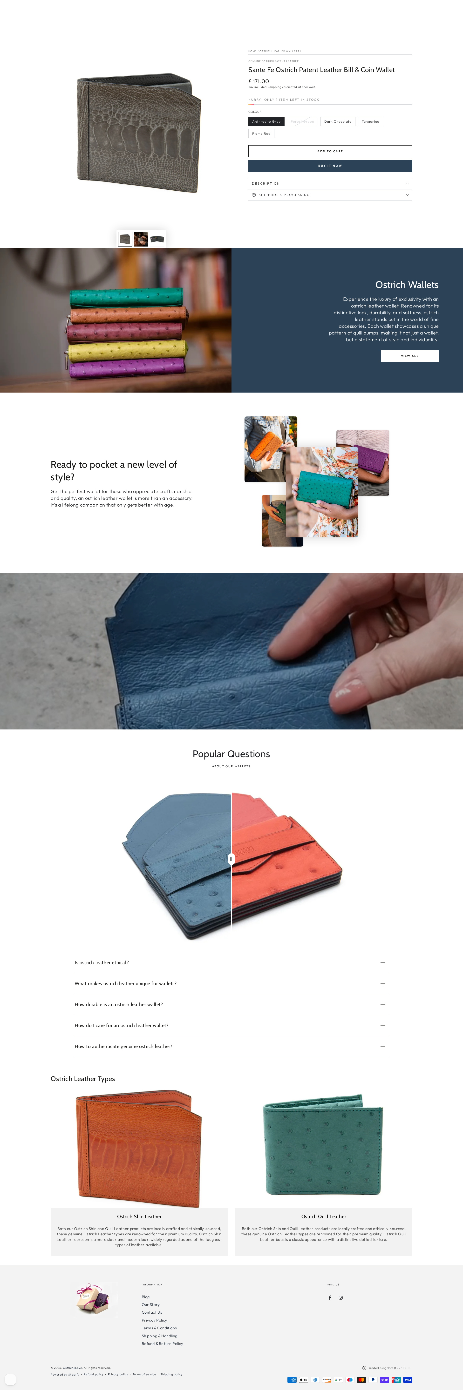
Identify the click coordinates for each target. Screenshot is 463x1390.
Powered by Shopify (65, 1374)
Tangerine (371, 122)
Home (252, 51)
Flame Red (262, 134)
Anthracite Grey (266, 122)
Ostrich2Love (72, 1368)
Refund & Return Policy (162, 1343)
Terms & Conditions (159, 1327)
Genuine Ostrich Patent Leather (273, 61)
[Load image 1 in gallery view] (125, 239)
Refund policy (93, 1374)
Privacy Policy (154, 1320)
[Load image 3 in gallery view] (157, 239)
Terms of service (144, 1374)
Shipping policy (171, 1374)
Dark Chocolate (338, 122)
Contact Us (152, 1312)
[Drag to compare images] (231, 859)
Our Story (151, 1304)
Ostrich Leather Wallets (279, 51)
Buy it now (330, 165)
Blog (146, 1296)
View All (410, 356)
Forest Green (302, 122)
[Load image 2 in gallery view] (141, 239)
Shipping (274, 87)
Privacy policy (118, 1374)
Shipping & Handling (159, 1335)
